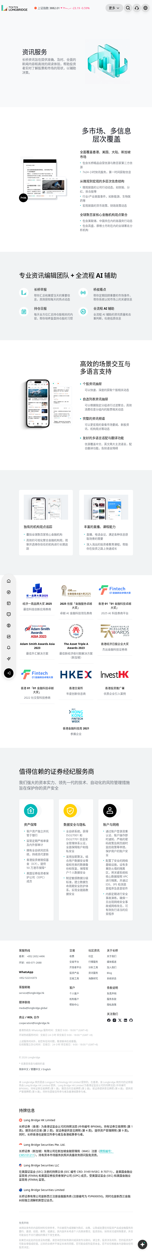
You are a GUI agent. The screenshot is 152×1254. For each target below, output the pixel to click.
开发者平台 (75, 967)
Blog (109, 973)
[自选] (8, 636)
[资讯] (8, 603)
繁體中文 (35, 1069)
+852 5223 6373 (28, 978)
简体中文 (23, 1069)
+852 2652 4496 (36, 956)
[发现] (8, 592)
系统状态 (111, 978)
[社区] (8, 614)
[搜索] (128, 8)
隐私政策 (111, 1004)
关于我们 (111, 956)
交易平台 (74, 962)
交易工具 (74, 978)
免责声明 (111, 993)
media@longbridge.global (33, 1008)
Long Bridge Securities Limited (44, 1190)
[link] (64, 8)
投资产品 (74, 973)
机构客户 (74, 999)
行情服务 (93, 962)
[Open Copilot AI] (142, 1244)
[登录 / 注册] (8, 673)
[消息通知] (8, 647)
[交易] (8, 625)
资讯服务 (93, 973)
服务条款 (111, 999)
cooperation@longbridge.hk (34, 1023)
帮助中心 (74, 1004)
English (47, 1069)
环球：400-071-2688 (30, 962)
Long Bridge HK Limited (39, 1120)
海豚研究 (93, 978)
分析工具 (93, 967)
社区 (90, 956)
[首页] (15, 8)
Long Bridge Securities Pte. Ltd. (44, 1145)
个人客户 (74, 993)
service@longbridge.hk (31, 993)
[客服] (137, 8)
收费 (71, 956)
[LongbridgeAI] (8, 659)
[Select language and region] (145, 8)
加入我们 (111, 967)
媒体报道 (111, 962)
